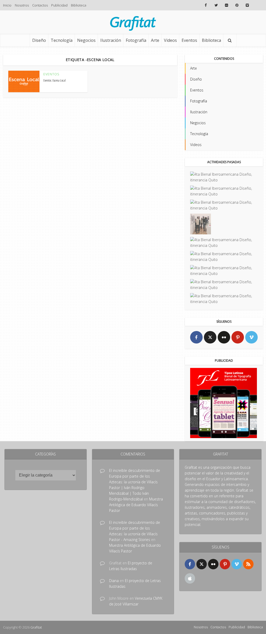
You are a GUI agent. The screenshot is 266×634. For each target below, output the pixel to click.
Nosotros (22, 5)
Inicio (7, 5)
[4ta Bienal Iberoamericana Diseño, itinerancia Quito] (224, 177)
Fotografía (136, 40)
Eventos (189, 40)
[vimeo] (251, 337)
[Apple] (190, 578)
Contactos (40, 5)
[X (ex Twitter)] (210, 337)
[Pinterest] (237, 337)
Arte (155, 40)
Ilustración (110, 40)
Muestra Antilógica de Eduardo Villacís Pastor (136, 505)
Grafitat (36, 627)
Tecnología (61, 40)
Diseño (39, 40)
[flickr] (224, 337)
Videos (170, 40)
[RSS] (248, 564)
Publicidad (59, 5)
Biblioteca (78, 5)
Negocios (86, 40)
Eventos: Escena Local (54, 80)
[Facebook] (196, 337)
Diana (114, 580)
